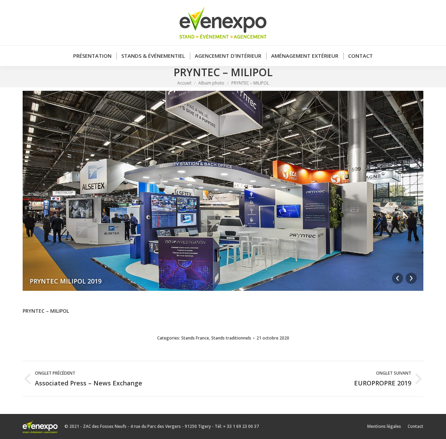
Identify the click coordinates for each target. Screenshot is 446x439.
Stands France (195, 338)
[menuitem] (92, 56)
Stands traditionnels (231, 338)
